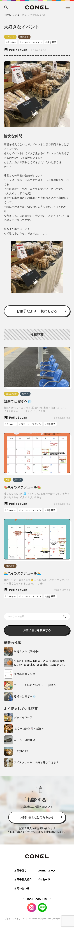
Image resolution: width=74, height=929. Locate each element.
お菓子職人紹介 (23, 879)
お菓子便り (21, 15)
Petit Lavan (18, 50)
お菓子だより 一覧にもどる (37, 311)
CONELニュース (47, 870)
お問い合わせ (21, 888)
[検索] (64, 616)
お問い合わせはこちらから (37, 817)
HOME (7, 15)
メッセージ (44, 879)
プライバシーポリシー (14, 919)
